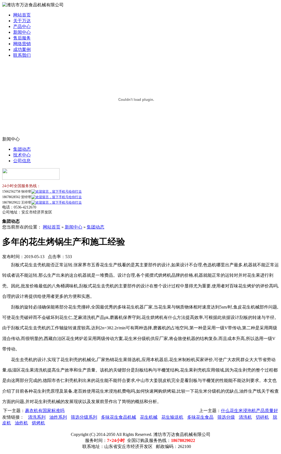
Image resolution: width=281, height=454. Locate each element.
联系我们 (22, 55)
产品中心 (22, 26)
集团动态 (22, 149)
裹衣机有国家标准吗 (44, 410)
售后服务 (22, 38)
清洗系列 (37, 417)
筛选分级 (226, 417)
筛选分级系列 (84, 417)
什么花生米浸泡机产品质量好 (249, 410)
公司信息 (22, 160)
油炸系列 (58, 417)
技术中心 (22, 155)
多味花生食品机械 (118, 417)
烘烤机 (38, 423)
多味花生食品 (200, 417)
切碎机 (262, 417)
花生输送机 (172, 417)
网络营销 (22, 43)
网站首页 (22, 15)
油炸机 (21, 423)
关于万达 (22, 20)
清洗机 (245, 417)
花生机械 (149, 417)
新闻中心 (22, 32)
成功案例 (22, 49)
